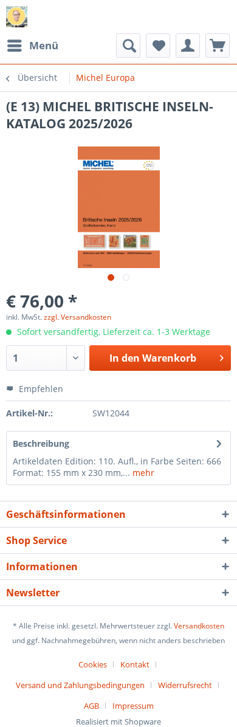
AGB (91, 705)
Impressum (133, 705)
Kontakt (134, 664)
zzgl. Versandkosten (77, 317)
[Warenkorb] (217, 45)
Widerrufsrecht (185, 685)
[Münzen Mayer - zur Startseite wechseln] (16, 16)
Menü (43, 45)
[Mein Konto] (188, 45)
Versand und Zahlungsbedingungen (80, 685)
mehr (142, 472)
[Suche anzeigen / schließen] (128, 45)
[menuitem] (32, 45)
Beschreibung (41, 443)
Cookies (92, 664)
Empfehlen (39, 389)
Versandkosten (199, 626)
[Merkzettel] (158, 45)
